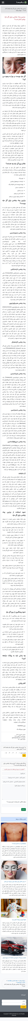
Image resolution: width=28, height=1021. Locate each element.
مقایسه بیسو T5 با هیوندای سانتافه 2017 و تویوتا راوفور (14, 958)
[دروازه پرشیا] (21, 2)
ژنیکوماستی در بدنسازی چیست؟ (19, 843)
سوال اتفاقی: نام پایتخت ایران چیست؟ (16, 802)
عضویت (23, 1007)
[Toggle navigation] (3, 2)
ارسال (23, 809)
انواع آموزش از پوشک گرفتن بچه (19, 920)
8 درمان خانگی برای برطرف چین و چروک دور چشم (15, 881)
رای (24, 755)
